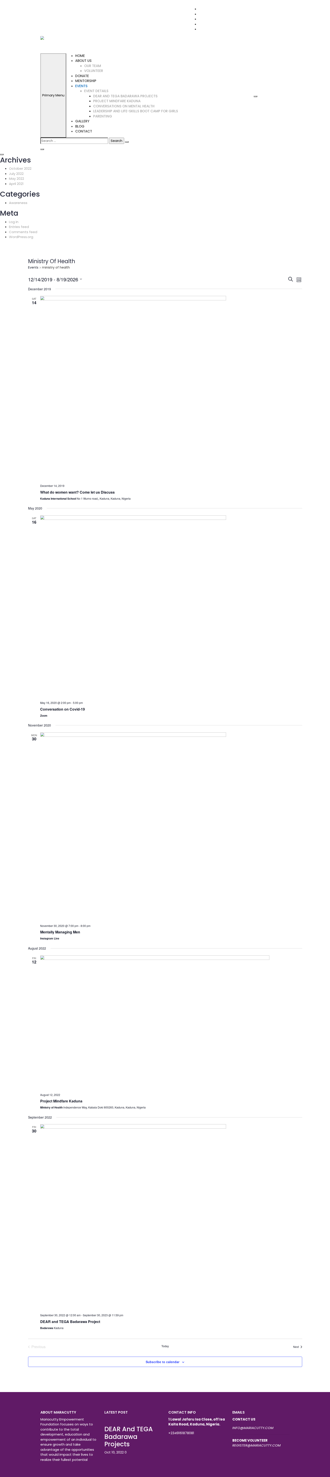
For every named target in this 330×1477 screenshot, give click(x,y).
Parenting (102, 116)
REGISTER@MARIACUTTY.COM (256, 1445)
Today (165, 1346)
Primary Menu (53, 95)
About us (83, 60)
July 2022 (16, 173)
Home (80, 55)
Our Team (92, 65)
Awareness (18, 202)
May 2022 (16, 178)
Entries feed (19, 226)
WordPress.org (21, 236)
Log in (13, 221)
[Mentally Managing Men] (171, 826)
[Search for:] (74, 141)
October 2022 (20, 168)
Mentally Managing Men (60, 932)
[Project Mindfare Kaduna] (171, 1022)
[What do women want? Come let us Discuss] (171, 388)
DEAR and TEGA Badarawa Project (70, 1321)
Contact (83, 131)
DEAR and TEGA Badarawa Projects (125, 96)
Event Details (96, 91)
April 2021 (16, 183)
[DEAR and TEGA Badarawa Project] (171, 1217)
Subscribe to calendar (162, 1362)
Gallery (82, 121)
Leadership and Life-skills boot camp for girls (135, 111)
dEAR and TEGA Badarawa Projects (128, 1437)
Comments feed (23, 232)
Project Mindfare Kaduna (61, 1101)
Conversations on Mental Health (123, 106)
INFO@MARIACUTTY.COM (252, 1427)
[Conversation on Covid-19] (171, 606)
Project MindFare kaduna (117, 101)
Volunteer (93, 70)
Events (81, 86)
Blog (79, 126)
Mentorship (85, 80)
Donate (82, 76)
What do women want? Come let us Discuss (77, 492)
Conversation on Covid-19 (62, 709)
